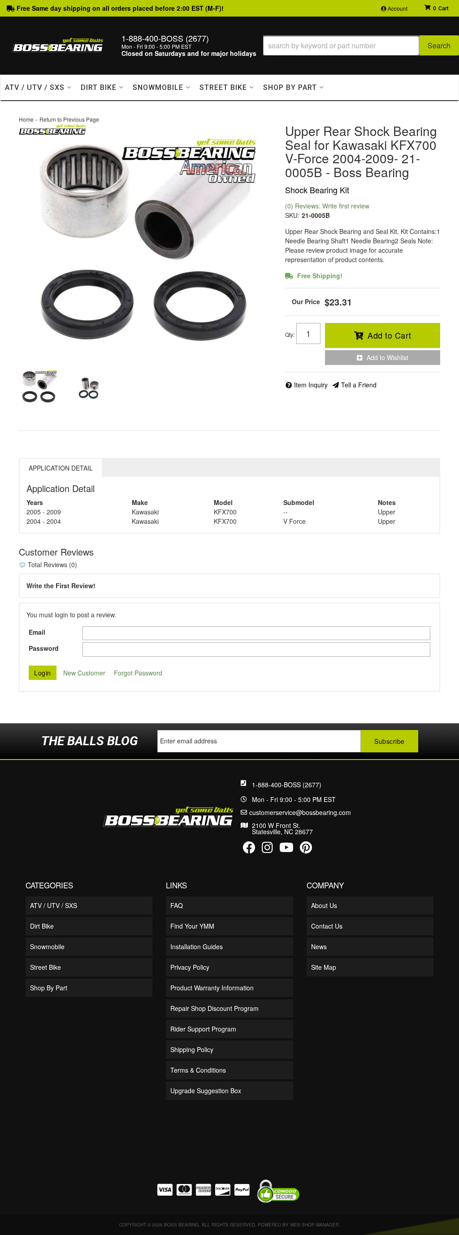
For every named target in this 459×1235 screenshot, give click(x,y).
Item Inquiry (311, 384)
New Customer (84, 672)
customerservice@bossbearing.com (300, 812)
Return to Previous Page (69, 119)
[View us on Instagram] (267, 849)
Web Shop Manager (314, 1225)
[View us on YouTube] (286, 849)
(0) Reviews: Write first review (327, 205)
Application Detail (61, 467)
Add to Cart (389, 335)
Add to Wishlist (387, 357)
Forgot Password (138, 672)
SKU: (292, 215)
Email (37, 632)
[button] (361, 45)
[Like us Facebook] (249, 849)
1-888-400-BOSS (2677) (286, 784)
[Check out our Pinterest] (306, 849)
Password (44, 648)
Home (26, 119)
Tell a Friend (359, 384)
